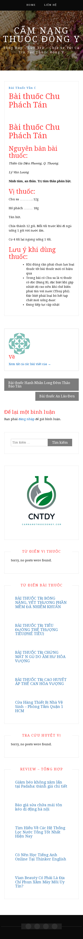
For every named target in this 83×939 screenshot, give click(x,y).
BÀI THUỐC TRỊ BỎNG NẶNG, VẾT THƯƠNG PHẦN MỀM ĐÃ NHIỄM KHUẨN (41, 602)
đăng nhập (26, 419)
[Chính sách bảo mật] (54, 926)
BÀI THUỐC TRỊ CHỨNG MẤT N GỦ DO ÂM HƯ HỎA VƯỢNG (40, 656)
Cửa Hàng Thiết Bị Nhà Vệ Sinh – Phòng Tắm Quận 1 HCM (39, 706)
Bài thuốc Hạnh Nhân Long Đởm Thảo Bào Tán (39, 384)
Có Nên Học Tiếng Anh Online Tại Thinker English (40, 857)
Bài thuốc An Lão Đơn (57, 396)
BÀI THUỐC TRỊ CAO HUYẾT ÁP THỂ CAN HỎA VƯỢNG (41, 681)
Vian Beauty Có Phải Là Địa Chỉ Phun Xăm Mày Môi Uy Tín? (40, 881)
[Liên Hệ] (46, 926)
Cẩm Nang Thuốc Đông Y (41, 35)
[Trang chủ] (28, 926)
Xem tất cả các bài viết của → (30, 364)
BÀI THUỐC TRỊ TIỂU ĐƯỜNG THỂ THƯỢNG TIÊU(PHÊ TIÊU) (36, 629)
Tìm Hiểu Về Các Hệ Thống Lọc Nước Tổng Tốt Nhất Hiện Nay (40, 832)
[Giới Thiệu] (37, 926)
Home (31, 5)
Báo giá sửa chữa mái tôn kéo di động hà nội (38, 807)
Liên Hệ (50, 5)
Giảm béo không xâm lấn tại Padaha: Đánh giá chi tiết (41, 784)
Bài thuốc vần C (22, 87)
